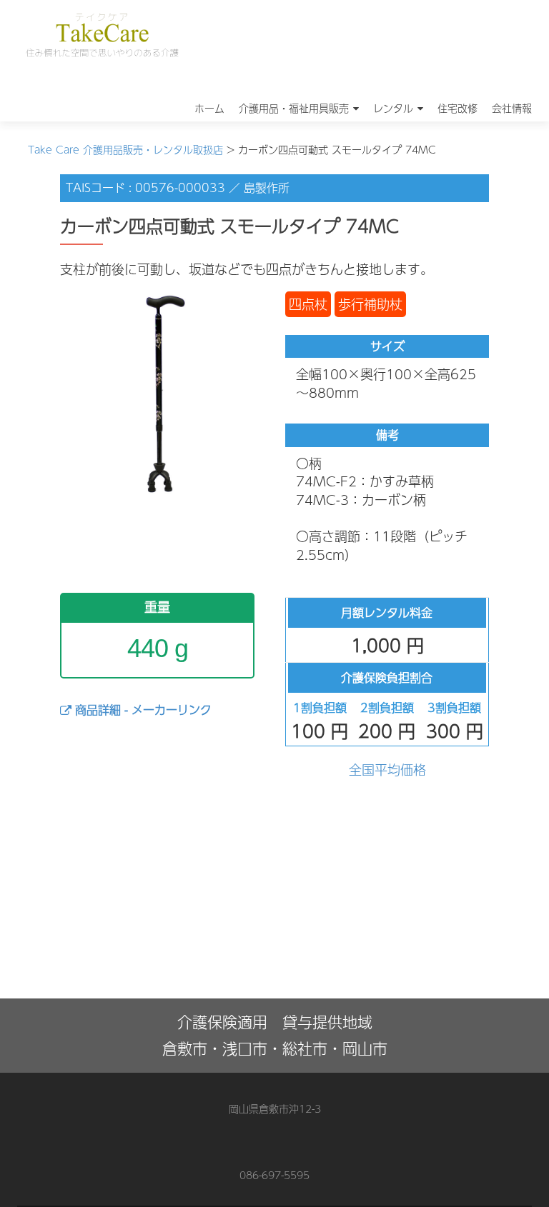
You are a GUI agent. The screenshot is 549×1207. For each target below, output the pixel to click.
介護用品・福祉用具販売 (294, 108)
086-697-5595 (274, 1175)
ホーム (209, 108)
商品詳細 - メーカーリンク (141, 709)
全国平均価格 (387, 769)
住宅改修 (457, 108)
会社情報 (512, 108)
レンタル (393, 108)
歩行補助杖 (370, 304)
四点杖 (308, 304)
